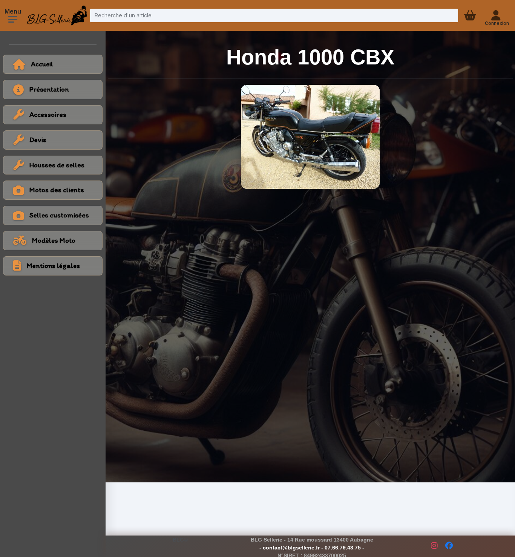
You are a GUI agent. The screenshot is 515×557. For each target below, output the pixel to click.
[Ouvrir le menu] (12, 19)
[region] (53, 141)
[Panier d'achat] (471, 15)
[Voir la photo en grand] (310, 137)
